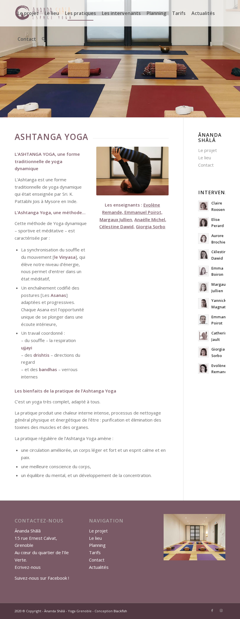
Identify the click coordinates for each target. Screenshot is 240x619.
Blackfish (120, 611)
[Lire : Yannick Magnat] (203, 303)
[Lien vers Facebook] (212, 610)
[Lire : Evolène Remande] (203, 368)
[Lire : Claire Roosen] (203, 206)
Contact (206, 165)
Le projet (207, 150)
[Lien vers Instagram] (221, 610)
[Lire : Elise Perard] (203, 222)
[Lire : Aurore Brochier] (203, 238)
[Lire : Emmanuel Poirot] (203, 319)
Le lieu (204, 157)
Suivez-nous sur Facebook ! (42, 578)
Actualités (99, 567)
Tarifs (95, 552)
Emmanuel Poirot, (143, 212)
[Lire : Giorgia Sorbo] (203, 352)
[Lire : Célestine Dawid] (203, 254)
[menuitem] (28, 13)
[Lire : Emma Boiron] (203, 271)
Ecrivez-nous (28, 567)
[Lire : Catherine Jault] (203, 336)
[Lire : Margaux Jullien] (203, 287)
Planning (97, 545)
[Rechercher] (44, 39)
